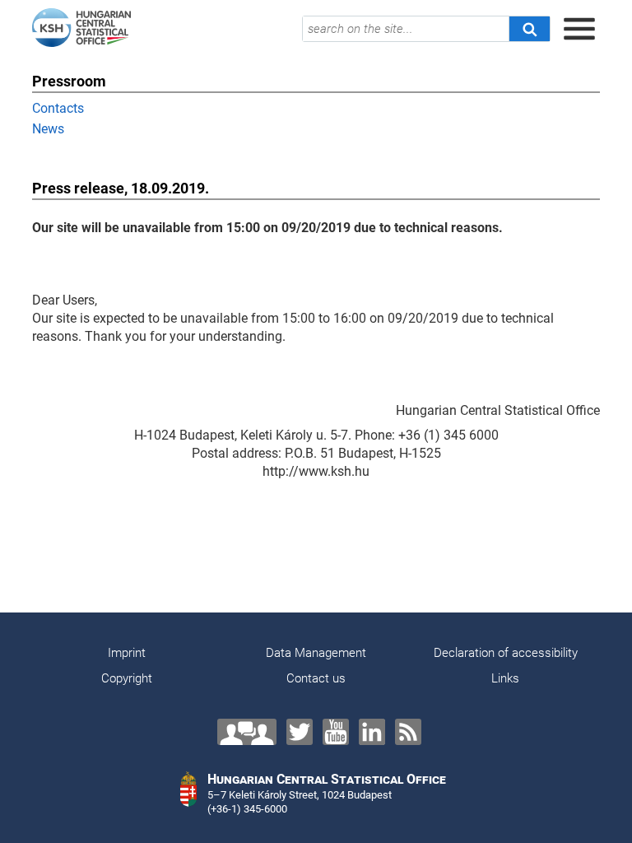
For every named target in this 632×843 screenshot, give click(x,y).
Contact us (316, 678)
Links (505, 678)
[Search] (529, 28)
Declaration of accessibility (506, 652)
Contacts (58, 108)
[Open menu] (579, 28)
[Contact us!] (246, 732)
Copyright (126, 678)
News (48, 129)
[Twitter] (299, 732)
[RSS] (408, 732)
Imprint (127, 652)
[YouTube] (336, 732)
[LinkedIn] (372, 732)
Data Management (316, 652)
